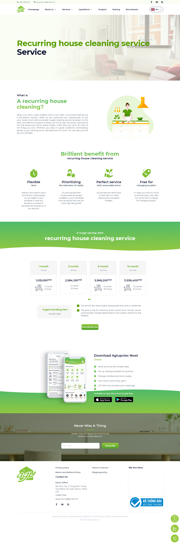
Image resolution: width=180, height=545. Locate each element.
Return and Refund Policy (68, 472)
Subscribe (110, 446)
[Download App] (175, 519)
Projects (102, 9)
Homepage (33, 9)
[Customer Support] (175, 538)
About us (49, 9)
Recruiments (132, 9)
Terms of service (100, 468)
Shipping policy (99, 472)
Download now (90, 327)
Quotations (84, 9)
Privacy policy (62, 468)
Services (66, 9)
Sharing (116, 9)
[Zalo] (175, 528)
